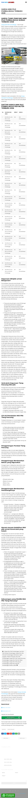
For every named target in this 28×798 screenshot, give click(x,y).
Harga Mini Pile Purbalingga (8, 24)
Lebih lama (22, 738)
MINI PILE (4, 729)
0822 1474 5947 (6, 707)
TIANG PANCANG (11, 729)
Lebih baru (6, 738)
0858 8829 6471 (6, 711)
